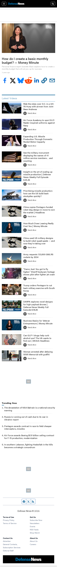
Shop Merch (35, 532)
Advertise (6, 541)
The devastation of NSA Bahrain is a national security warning (29, 409)
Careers (33, 544)
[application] (28, 38)
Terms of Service (9, 523)
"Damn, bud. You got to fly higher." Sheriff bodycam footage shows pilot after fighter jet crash (39, 272)
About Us (34, 541)
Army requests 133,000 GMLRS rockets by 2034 (38, 256)
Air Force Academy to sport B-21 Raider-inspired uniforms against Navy (39, 123)
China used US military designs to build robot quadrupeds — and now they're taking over (39, 241)
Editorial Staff (8, 550)
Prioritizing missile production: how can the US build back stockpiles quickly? (38, 193)
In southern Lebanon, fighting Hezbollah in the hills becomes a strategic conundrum (28, 446)
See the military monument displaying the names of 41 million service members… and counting (38, 156)
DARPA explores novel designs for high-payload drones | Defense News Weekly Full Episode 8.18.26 (38, 305)
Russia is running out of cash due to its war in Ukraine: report (26, 418)
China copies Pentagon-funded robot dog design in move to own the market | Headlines (39, 210)
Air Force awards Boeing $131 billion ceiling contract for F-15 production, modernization (29, 437)
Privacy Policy (8, 520)
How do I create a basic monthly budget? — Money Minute (25, 60)
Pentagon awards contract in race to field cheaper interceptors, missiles (28, 427)
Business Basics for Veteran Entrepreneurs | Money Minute (38, 322)
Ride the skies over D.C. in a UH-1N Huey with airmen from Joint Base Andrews (38, 106)
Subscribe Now (36, 520)
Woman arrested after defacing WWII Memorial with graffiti (38, 353)
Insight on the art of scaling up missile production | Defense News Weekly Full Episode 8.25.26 (37, 175)
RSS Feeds (34, 529)
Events (32, 526)
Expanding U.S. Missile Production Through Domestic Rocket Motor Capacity (37, 139)
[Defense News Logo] (16, 3)
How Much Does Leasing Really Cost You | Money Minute (38, 225)
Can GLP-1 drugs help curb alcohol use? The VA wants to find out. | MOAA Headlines (37, 338)
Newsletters (34, 523)
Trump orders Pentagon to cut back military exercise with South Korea (39, 288)
